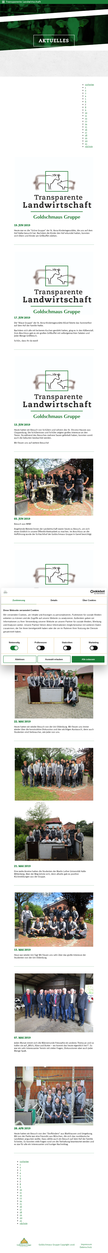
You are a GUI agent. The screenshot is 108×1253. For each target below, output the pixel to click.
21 (86, 143)
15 (86, 126)
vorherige (89, 84)
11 (86, 115)
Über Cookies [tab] (89, 600)
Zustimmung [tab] (19, 600)
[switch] (41, 648)
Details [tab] (54, 600)
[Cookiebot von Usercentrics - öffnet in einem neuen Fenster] (92, 592)
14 (86, 123)
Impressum (86, 1244)
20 (86, 140)
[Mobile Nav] (3, 2)
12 (86, 118)
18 (86, 135)
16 (86, 129)
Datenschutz (86, 1247)
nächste (89, 146)
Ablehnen (19, 659)
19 (86, 138)
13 (86, 121)
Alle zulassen (88, 659)
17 (86, 132)
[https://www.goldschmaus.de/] (24, 1247)
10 (86, 112)
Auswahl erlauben (54, 659)
